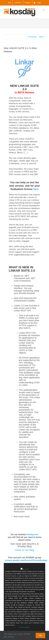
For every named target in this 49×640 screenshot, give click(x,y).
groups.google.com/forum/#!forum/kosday (26, 560)
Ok (40, 635)
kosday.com (32, 534)
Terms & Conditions (24, 627)
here (36, 189)
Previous (33, 37)
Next (41, 37)
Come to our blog (24, 550)
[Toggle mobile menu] (44, 10)
